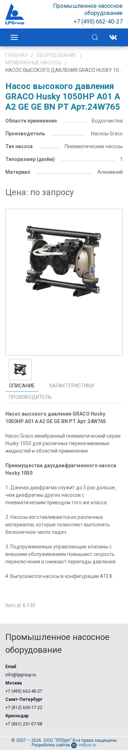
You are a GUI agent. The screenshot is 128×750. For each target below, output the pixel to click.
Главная (16, 55)
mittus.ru (87, 745)
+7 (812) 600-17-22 (23, 707)
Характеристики (71, 386)
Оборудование (56, 55)
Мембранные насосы (33, 63)
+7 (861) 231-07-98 (23, 724)
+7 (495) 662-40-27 (23, 691)
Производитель (30, 397)
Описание (22, 386)
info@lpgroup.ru (20, 674)
